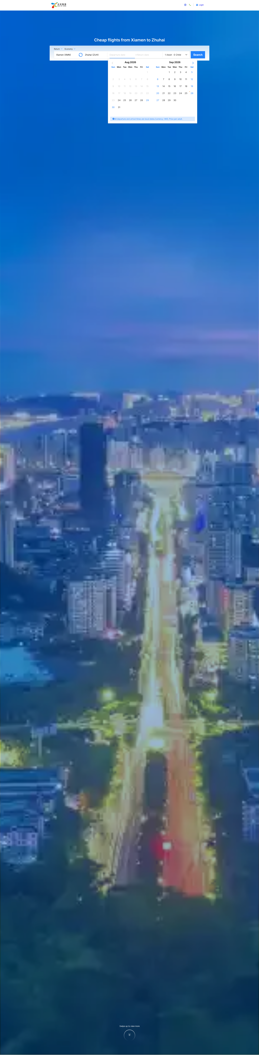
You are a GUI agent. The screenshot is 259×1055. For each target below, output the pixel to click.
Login (201, 5)
